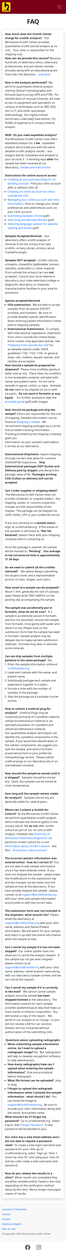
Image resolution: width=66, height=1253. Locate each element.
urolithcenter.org (18, 668)
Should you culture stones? (30, 850)
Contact (6, 1214)
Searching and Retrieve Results (27, 220)
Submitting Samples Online (25, 216)
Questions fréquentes (14, 1209)
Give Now (44, 74)
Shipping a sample (28, 422)
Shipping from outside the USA (28, 345)
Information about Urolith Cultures (27, 846)
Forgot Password (32, 1125)
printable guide (15, 402)
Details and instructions (35, 167)
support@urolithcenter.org (39, 894)
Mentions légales (11, 1224)
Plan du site (8, 1228)
